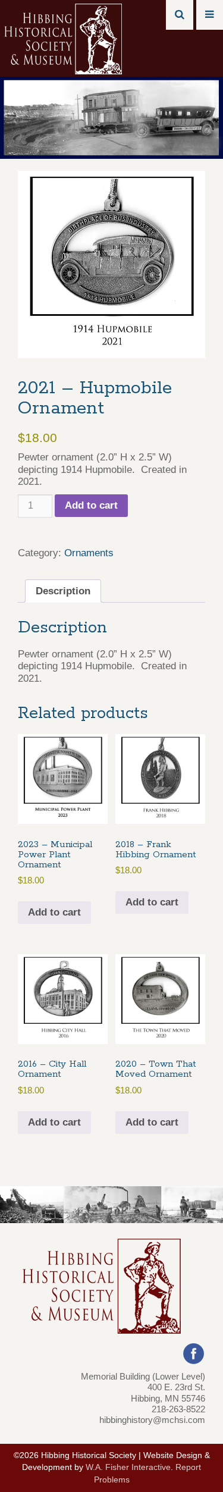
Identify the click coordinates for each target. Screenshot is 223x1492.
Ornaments (89, 553)
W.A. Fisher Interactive (128, 1467)
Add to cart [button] (54, 912)
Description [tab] (63, 591)
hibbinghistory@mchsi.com (152, 1420)
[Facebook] (193, 1353)
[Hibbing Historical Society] (64, 37)
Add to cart (91, 505)
